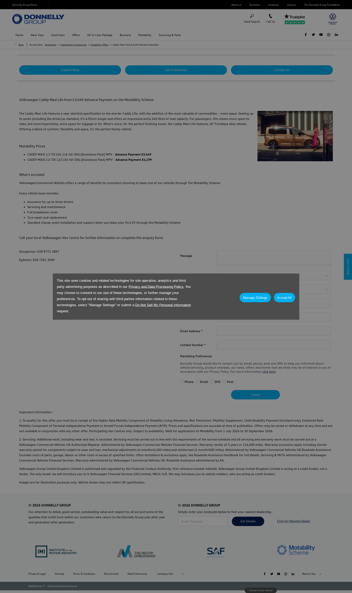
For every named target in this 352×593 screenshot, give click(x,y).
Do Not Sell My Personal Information (163, 305)
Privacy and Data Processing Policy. (156, 286)
